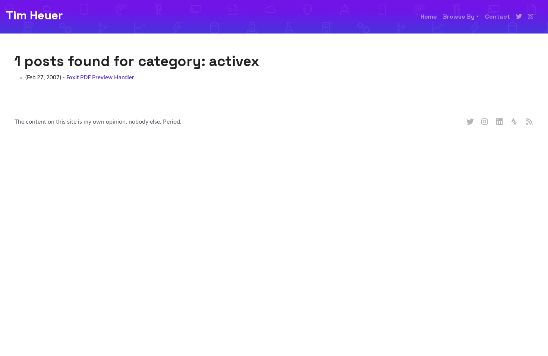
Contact (497, 16)
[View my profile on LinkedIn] (500, 122)
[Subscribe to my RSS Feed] (529, 122)
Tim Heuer (34, 15)
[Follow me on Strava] (515, 122)
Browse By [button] (459, 16)
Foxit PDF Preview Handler (100, 77)
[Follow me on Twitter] (519, 17)
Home (429, 16)
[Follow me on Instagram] (530, 17)
